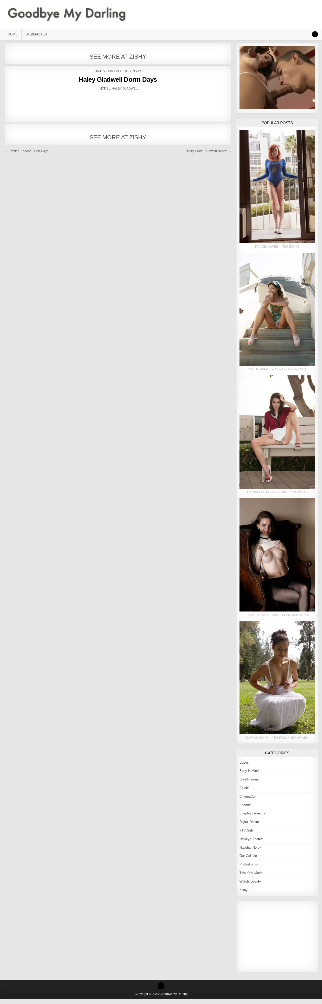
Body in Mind (249, 771)
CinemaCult (247, 796)
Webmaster (36, 34)
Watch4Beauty (250, 881)
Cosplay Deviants (252, 813)
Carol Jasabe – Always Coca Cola (277, 369)
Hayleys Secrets (251, 839)
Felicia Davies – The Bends (277, 246)
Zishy (136, 71)
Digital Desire (249, 822)
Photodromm (248, 864)
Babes (100, 71)
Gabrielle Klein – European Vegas (277, 492)
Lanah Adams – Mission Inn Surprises (277, 615)
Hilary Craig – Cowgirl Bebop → (208, 151)
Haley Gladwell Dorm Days (118, 79)
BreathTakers (249, 779)
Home (13, 34)
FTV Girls (246, 830)
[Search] (315, 34)
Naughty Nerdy (250, 847)
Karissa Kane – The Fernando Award (277, 737)
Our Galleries (118, 71)
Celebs (244, 788)
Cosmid (245, 805)
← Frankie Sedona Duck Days (26, 151)
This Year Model (251, 873)
